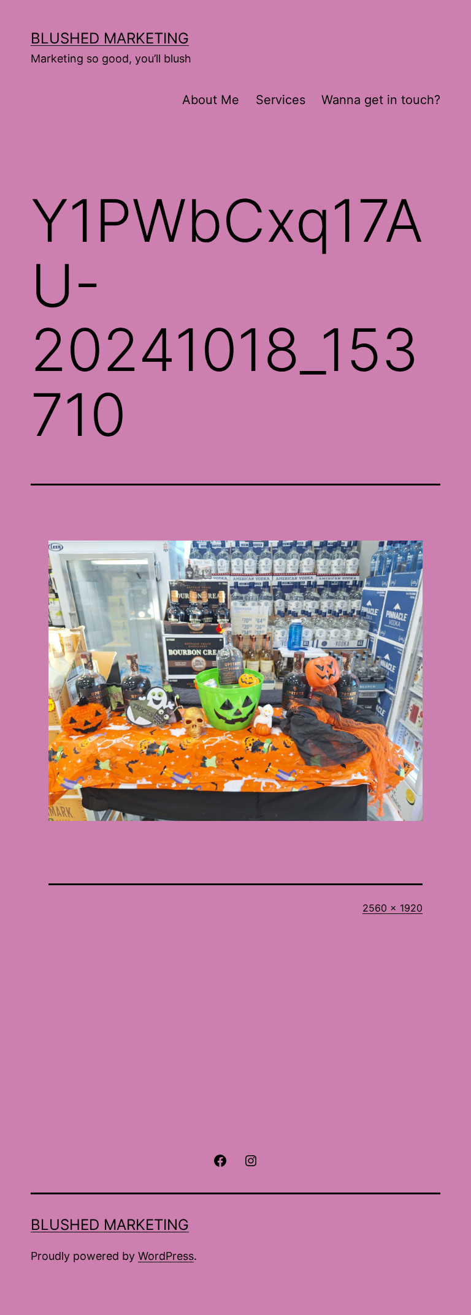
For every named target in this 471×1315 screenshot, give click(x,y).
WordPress (166, 1255)
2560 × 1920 (392, 908)
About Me (210, 99)
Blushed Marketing (110, 38)
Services (280, 99)
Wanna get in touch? (380, 99)
